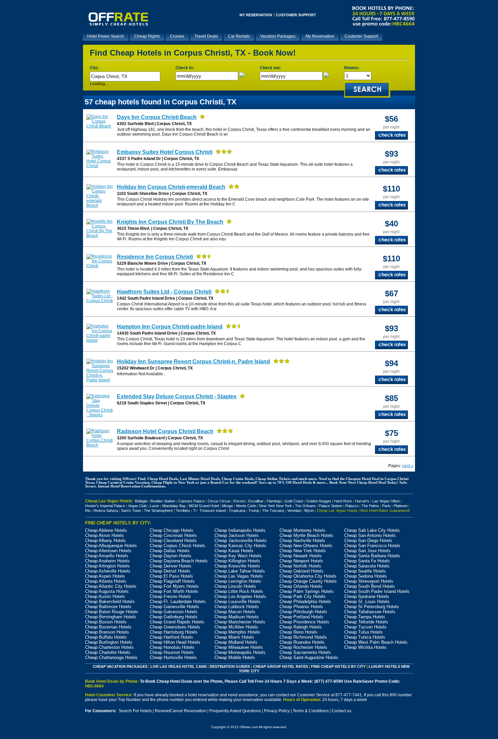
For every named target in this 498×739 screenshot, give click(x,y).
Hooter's (92, 506)
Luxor (154, 506)
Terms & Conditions (311, 710)
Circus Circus (219, 501)
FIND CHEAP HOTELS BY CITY (338, 666)
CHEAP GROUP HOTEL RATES (280, 666)
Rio (87, 510)
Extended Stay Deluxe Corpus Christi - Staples (176, 396)
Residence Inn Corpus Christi (155, 257)
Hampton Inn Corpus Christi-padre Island (170, 326)
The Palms (370, 506)
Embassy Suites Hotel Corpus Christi (164, 152)
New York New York (275, 506)
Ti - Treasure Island (209, 510)
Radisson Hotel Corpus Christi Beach (165, 431)
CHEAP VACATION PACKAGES (120, 666)
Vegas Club (137, 506)
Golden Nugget (318, 501)
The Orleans (305, 506)
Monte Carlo (246, 506)
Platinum (401, 506)
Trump (253, 510)
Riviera (99, 510)
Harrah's (362, 501)
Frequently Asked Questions (235, 710)
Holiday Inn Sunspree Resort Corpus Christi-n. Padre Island (193, 361)
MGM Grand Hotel (204, 506)
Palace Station (330, 506)
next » (407, 465)
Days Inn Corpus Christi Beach (156, 117)
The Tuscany (273, 510)
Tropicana (237, 510)
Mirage (227, 506)
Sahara (112, 510)
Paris (386, 506)
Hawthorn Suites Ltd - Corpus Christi (164, 292)
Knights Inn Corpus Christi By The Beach (170, 222)
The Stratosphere (158, 510)
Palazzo (351, 506)
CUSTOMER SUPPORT (296, 15)
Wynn (309, 510)
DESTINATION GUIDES (230, 666)
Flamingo (274, 501)
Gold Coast (294, 501)
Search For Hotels (135, 710)
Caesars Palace (191, 501)
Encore (239, 501)
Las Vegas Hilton (386, 501)
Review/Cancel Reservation (180, 710)
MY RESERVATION (256, 15)
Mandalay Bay (174, 506)
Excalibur (256, 501)
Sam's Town (131, 510)
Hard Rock (343, 501)
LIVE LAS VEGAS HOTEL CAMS (178, 666)
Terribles (184, 510)
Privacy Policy (277, 710)
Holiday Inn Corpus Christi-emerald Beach (171, 187)
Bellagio (141, 501)
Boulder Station (162, 501)
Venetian (294, 510)
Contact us (341, 710)
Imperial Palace (112, 506)
